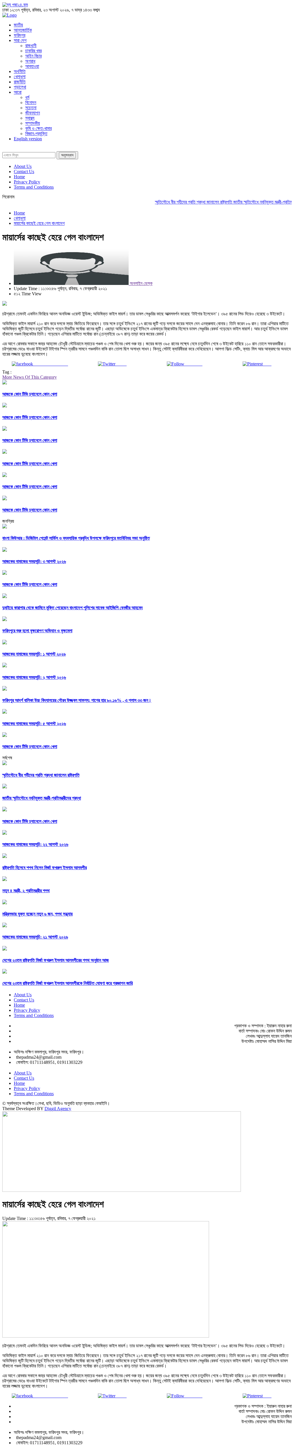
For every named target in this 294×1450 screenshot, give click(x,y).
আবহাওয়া (32, 66)
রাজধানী (30, 45)
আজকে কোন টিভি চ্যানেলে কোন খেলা (29, 394)
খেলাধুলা (20, 76)
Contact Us (24, 171)
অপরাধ (30, 61)
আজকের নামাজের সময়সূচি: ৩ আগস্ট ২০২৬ (34, 561)
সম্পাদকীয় (32, 123)
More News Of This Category (29, 377)
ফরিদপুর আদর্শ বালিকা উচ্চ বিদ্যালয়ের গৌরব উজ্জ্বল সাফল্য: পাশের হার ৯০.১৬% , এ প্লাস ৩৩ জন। (76, 700)
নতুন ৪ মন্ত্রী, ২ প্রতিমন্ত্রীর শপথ (26, 890)
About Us (23, 166)
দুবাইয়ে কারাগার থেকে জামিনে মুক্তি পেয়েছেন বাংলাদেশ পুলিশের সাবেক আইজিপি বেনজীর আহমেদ (72, 607)
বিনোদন (30, 102)
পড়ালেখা (20, 87)
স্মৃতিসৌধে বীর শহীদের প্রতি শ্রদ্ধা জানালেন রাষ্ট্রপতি (183, 202)
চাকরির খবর (33, 50)
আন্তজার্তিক (23, 30)
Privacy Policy (27, 181)
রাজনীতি (20, 81)
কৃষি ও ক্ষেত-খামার (38, 128)
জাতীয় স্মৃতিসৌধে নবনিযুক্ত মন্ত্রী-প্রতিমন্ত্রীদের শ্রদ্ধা (41, 798)
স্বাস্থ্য (29, 118)
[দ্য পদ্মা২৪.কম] (15, 4)
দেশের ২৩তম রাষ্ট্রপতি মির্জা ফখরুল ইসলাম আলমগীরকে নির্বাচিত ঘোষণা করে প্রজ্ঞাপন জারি (67, 983)
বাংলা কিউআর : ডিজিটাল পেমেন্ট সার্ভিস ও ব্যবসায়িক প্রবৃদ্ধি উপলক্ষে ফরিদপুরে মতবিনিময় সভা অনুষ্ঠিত (76, 538)
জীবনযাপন (32, 112)
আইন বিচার (33, 55)
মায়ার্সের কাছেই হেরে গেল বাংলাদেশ (39, 223)
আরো (18, 92)
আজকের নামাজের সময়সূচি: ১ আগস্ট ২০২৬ (34, 654)
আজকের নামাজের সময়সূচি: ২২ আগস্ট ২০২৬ (35, 844)
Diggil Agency (58, 1108)
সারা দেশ (20, 40)
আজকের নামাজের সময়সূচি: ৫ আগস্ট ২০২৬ (34, 723)
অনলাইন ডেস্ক (140, 283)
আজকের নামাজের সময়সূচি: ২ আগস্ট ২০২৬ (34, 677)
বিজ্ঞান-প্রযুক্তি (36, 133)
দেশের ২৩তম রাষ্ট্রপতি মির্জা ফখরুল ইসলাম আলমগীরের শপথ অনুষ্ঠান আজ (55, 960)
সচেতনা (30, 107)
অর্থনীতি (20, 71)
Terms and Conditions (34, 187)
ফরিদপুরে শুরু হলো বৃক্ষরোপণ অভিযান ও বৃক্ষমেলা (37, 630)
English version (28, 138)
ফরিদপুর (19, 35)
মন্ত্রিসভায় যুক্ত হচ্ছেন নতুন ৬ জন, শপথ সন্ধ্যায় (37, 913)
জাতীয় (18, 24)
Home (19, 176)
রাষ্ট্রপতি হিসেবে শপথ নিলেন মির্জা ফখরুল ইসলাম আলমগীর (44, 867)
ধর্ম (27, 97)
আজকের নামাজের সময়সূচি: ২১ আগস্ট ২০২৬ (35, 936)
